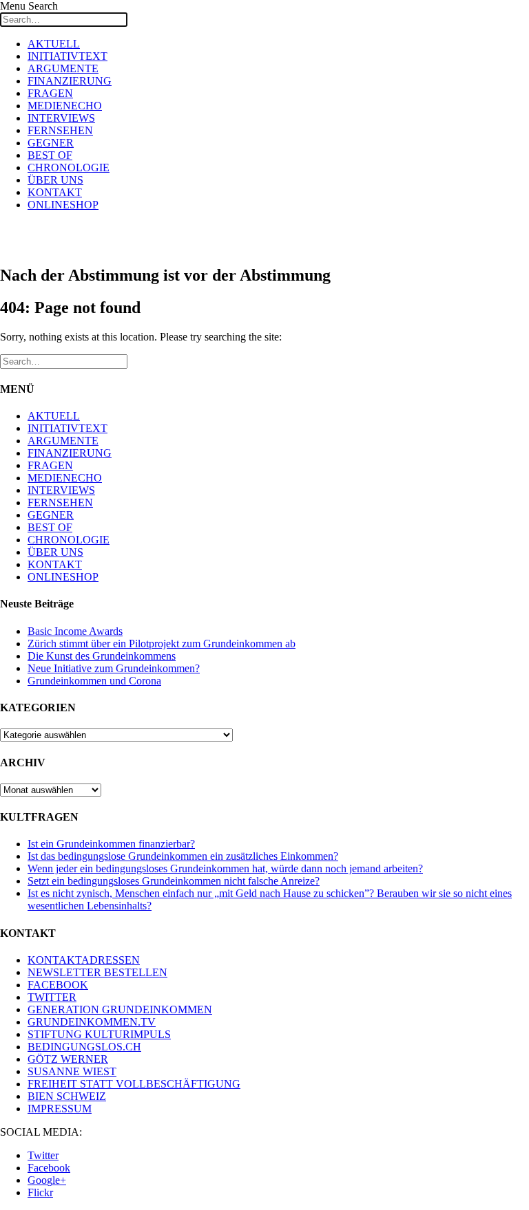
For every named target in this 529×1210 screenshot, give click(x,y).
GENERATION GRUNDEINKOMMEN (120, 1009)
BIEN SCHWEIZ (67, 1096)
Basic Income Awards (75, 631)
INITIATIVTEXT (67, 56)
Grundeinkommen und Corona (94, 681)
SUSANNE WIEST (72, 1071)
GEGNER (51, 143)
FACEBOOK (58, 985)
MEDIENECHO (65, 105)
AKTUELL (54, 44)
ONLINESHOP (63, 204)
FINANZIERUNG (70, 81)
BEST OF (50, 155)
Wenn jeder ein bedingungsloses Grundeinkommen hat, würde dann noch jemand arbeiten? (225, 868)
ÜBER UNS (55, 180)
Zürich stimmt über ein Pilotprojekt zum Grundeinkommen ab (161, 643)
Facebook (49, 1168)
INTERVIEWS (61, 118)
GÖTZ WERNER (68, 1059)
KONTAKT (55, 192)
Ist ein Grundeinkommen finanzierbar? (111, 844)
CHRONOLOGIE (69, 167)
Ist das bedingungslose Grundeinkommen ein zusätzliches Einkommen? (183, 856)
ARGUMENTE (63, 68)
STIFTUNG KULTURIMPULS (99, 1034)
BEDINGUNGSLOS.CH (84, 1046)
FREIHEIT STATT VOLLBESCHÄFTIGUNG (134, 1084)
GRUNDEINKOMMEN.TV (92, 1022)
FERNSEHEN (60, 130)
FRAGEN (50, 93)
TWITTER (52, 997)
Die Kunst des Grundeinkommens (102, 656)
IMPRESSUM (60, 1108)
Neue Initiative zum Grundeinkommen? (114, 668)
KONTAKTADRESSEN (84, 960)
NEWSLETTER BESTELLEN (97, 972)
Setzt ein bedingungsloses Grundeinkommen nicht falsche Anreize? (174, 881)
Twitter (43, 1155)
